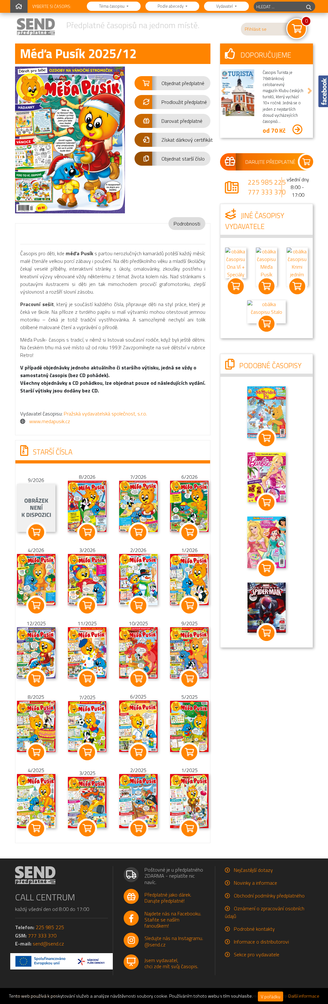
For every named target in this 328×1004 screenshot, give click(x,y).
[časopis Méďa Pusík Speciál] (266, 266)
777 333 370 (267, 192)
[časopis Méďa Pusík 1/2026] (189, 579)
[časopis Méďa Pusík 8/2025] (36, 726)
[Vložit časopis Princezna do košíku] (266, 568)
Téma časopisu (112, 6)
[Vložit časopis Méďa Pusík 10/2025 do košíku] (138, 678)
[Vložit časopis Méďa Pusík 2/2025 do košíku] (138, 828)
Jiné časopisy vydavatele (254, 221)
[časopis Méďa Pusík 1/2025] (189, 800)
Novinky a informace (255, 883)
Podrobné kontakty (254, 929)
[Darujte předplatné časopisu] (266, 161)
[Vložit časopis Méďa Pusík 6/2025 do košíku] (138, 752)
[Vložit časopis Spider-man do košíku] (266, 633)
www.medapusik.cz (49, 421)
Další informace (303, 996)
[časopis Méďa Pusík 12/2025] (36, 652)
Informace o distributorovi (261, 941)
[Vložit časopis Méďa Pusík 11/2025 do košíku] (87, 678)
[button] (172, 83)
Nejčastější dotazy (253, 870)
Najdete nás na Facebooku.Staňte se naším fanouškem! (172, 919)
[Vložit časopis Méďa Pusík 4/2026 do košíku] (36, 605)
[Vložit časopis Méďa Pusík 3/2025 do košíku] (87, 828)
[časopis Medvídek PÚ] (266, 411)
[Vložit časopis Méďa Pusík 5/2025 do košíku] (189, 752)
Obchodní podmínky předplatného (269, 895)
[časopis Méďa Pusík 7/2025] (87, 726)
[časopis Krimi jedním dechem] (297, 266)
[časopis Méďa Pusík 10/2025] (138, 652)
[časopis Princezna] (266, 542)
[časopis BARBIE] (266, 476)
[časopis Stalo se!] (266, 311)
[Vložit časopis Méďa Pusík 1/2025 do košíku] (189, 828)
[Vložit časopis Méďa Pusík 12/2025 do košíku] (36, 678)
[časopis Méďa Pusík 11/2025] (87, 652)
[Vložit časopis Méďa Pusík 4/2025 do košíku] (36, 828)
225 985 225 (267, 182)
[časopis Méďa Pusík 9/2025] (189, 652)
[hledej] (308, 7)
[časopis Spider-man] (266, 607)
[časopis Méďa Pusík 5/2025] (189, 726)
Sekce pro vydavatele (256, 954)
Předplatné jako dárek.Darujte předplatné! (167, 898)
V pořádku (270, 996)
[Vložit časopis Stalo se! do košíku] (266, 323)
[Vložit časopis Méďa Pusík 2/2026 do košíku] (138, 605)
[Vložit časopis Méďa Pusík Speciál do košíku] (266, 286)
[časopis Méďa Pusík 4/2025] (36, 800)
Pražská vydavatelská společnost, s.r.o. (105, 413)
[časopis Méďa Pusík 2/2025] (138, 800)
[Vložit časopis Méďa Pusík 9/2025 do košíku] (189, 678)
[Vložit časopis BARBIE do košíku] (266, 502)
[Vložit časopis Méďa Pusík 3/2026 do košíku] (87, 605)
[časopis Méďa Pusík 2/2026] (138, 579)
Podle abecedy (171, 6)
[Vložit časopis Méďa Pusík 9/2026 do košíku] (36, 532)
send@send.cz (48, 943)
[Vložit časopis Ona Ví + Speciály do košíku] (235, 286)
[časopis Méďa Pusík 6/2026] (189, 506)
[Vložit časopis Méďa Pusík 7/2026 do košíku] (138, 532)
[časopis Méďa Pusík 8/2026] (87, 506)
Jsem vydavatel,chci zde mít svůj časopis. (171, 963)
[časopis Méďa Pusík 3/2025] (87, 802)
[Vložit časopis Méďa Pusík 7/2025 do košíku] (87, 752)
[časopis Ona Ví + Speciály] (235, 262)
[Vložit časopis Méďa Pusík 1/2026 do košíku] (189, 605)
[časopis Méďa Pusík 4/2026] (36, 579)
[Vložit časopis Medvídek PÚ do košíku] (266, 438)
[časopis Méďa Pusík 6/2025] (138, 725)
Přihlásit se (255, 29)
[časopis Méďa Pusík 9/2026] (36, 507)
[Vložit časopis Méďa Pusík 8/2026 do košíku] (87, 532)
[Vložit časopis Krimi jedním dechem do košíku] (297, 286)
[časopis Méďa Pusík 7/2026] (138, 506)
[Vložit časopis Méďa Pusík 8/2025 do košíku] (36, 752)
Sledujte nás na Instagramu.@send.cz (173, 941)
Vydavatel (225, 6)
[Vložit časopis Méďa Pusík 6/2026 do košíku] (189, 532)
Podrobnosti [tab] (187, 223)
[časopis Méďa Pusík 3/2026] (87, 579)
